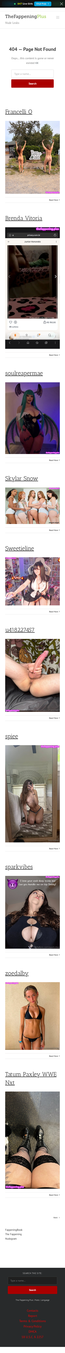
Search (33, 83)
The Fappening (13, 1234)
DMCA (33, 1332)
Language (45, 1300)
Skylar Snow (21, 478)
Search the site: (32, 1273)
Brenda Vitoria (23, 218)
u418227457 (20, 629)
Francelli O (18, 111)
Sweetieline (19, 548)
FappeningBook (13, 1229)
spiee (11, 736)
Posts (37, 1300)
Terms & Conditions (32, 1321)
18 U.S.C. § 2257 (32, 1337)
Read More (53, 200)
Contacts (32, 1311)
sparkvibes (19, 866)
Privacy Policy (32, 1326)
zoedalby (17, 973)
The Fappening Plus (24, 1300)
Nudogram (11, 1238)
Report (32, 1316)
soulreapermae (24, 373)
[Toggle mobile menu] (58, 17)
